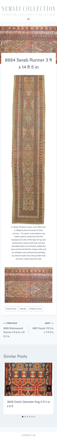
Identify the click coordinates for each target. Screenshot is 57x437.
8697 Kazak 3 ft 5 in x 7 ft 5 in (43, 328)
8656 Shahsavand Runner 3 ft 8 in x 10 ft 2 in (14, 330)
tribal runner (36, 308)
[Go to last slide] (8, 388)
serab (23, 308)
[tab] (22, 416)
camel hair (11, 308)
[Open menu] (28, 19)
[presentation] (28, 379)
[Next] (48, 388)
